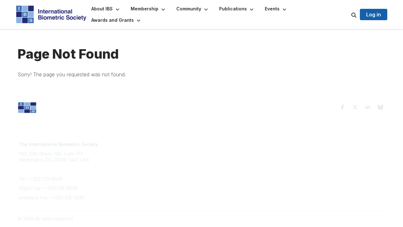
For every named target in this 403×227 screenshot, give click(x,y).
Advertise (122, 163)
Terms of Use (312, 144)
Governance (311, 150)
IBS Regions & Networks (230, 150)
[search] (346, 14)
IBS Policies (124, 175)
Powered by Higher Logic (358, 218)
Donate (119, 169)
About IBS (122, 150)
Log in (373, 14)
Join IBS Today (127, 144)
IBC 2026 (214, 156)
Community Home (223, 144)
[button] (106, 9)
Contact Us (123, 156)
